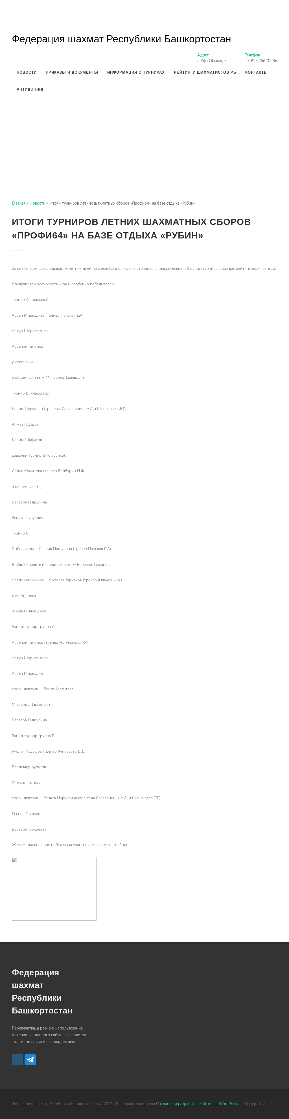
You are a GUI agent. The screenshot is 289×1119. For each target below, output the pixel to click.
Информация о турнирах (136, 72)
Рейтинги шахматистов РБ (205, 72)
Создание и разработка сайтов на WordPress (197, 1104)
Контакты (256, 72)
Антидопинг (30, 89)
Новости (27, 72)
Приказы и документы (72, 72)
